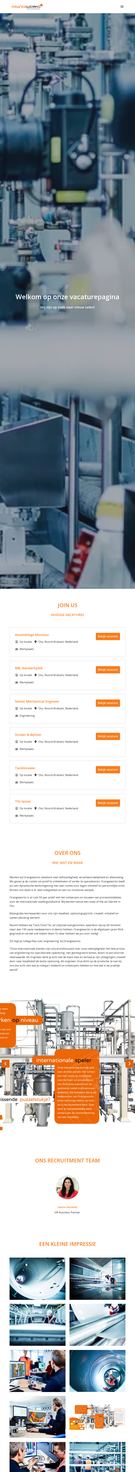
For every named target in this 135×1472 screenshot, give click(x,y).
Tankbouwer (25, 768)
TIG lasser (23, 801)
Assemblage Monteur (32, 635)
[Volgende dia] (129, 1064)
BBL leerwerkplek (29, 668)
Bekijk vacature (108, 636)
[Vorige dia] (6, 1064)
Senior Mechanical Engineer (37, 701)
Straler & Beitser (28, 735)
